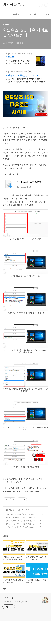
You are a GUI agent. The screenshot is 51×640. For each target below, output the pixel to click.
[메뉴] (46, 5)
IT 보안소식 (16, 14)
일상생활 (45, 14)
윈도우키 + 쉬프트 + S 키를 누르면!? (19, 523)
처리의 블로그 (13, 5)
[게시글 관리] (13, 499)
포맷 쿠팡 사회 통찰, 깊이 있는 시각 (22, 75)
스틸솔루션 (11, 57)
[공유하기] (10, 499)
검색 (40, 5)
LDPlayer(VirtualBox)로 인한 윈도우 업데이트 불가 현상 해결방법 (20, 515)
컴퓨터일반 (31, 14)
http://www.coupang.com (16, 72)
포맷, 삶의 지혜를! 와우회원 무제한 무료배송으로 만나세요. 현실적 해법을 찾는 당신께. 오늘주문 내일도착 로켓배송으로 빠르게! (25, 80)
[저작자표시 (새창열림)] (28, 499)
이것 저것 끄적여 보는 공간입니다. (14, 601)
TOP (46, 638)
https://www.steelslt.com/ (17, 53)
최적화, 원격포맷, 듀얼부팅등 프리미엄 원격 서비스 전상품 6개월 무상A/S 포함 (18, 62)
